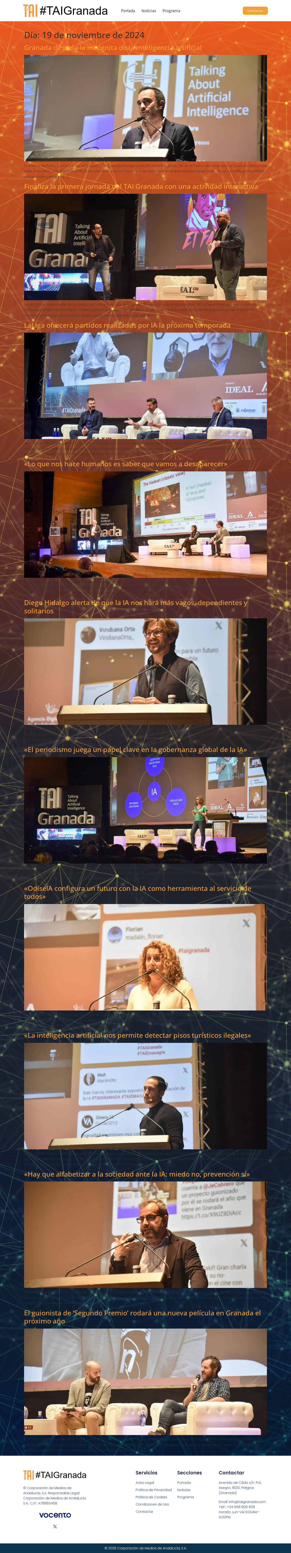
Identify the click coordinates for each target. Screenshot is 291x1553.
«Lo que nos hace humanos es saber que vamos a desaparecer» (126, 463)
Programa (171, 10)
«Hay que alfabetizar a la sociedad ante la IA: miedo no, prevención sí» (137, 1173)
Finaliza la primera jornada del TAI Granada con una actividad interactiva (141, 186)
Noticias (148, 10)
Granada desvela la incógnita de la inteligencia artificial (113, 47)
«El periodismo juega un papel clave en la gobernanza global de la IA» (135, 749)
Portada (128, 10)
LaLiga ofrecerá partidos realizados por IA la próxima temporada (127, 325)
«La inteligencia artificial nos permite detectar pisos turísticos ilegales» (137, 1035)
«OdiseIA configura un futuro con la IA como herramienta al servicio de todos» (137, 892)
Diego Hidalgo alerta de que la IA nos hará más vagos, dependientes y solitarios (135, 606)
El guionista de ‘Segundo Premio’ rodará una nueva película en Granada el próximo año (142, 1316)
